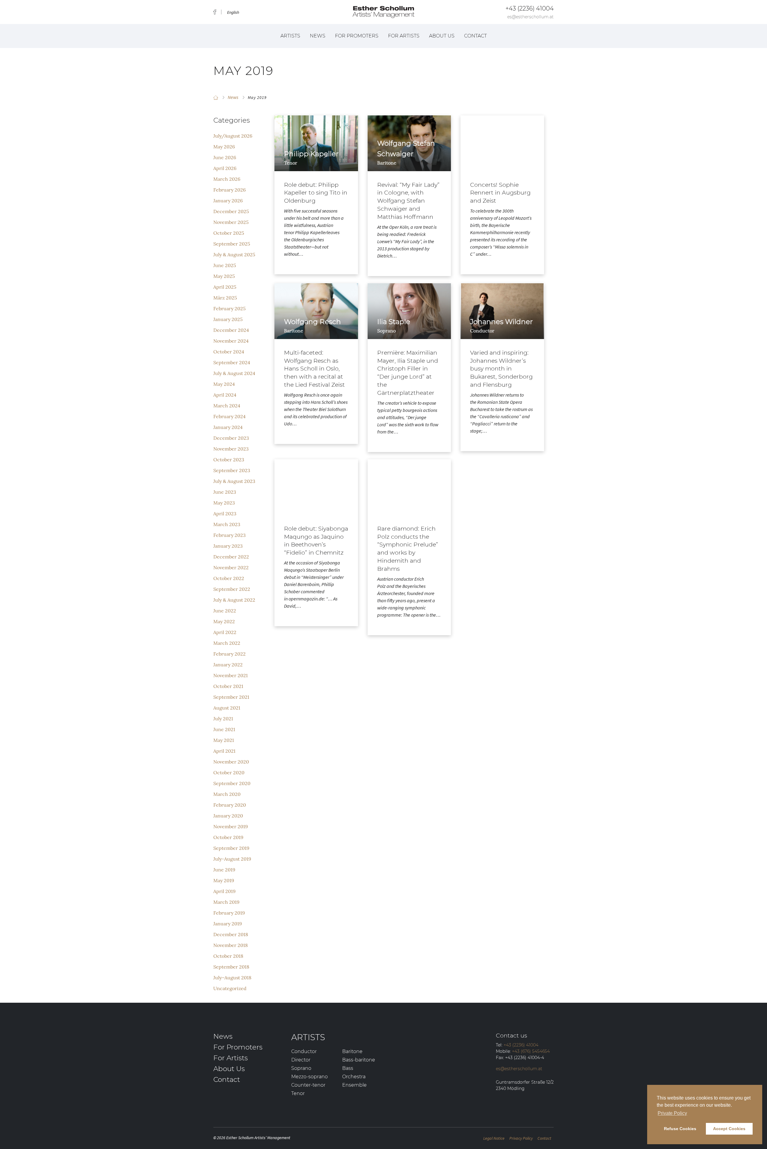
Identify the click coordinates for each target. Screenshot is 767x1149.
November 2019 (230, 826)
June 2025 (224, 265)
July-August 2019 (232, 859)
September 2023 (231, 470)
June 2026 (224, 157)
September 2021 (231, 697)
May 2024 (224, 384)
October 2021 (228, 686)
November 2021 (230, 675)
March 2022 (226, 643)
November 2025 (231, 222)
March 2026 (226, 179)
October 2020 (228, 772)
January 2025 (228, 319)
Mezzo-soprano (309, 1076)
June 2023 (224, 492)
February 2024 (229, 416)
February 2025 (229, 308)
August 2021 (226, 708)
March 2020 (227, 794)
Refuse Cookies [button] (680, 1128)
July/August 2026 (232, 136)
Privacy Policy (521, 1138)
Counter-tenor (308, 1085)
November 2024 (231, 341)
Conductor (304, 1051)
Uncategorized (230, 988)
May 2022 (224, 621)
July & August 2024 (234, 373)
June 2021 (224, 729)
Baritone (352, 1051)
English (233, 12)
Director (300, 1060)
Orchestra (354, 1076)
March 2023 (226, 524)
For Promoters (356, 36)
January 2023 (228, 546)
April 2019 (224, 891)
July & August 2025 (234, 254)
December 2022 (231, 557)
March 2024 (226, 406)
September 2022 (231, 589)
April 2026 (224, 168)
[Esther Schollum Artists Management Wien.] (215, 97)
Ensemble (354, 1085)
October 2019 (228, 837)
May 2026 (224, 147)
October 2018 (228, 956)
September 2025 (231, 244)
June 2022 (224, 611)
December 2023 (231, 438)
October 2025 (228, 233)
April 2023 (224, 513)
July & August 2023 (234, 481)
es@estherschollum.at (530, 17)
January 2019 (227, 924)
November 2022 (231, 567)
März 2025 (225, 298)
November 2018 (230, 945)
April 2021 (224, 751)
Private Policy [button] (672, 1113)
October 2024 (228, 352)
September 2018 (231, 967)
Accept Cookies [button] (729, 1128)
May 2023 (224, 503)
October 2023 (228, 460)
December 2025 (231, 211)
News (317, 36)
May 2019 (223, 880)
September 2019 (231, 848)
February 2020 (229, 805)
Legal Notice (494, 1138)
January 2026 (228, 201)
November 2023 (231, 449)
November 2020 (231, 762)
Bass (347, 1068)
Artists (290, 36)
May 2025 (224, 276)
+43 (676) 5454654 (531, 1051)
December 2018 (230, 934)
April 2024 (224, 395)
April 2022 (224, 632)
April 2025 (224, 287)
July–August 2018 (232, 978)
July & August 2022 (234, 600)
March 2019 (226, 902)
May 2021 (223, 740)
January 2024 (228, 427)
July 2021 (223, 719)
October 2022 (228, 578)
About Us (442, 36)
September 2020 (231, 783)
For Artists (403, 36)
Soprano (301, 1068)
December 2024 (231, 330)
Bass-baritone (358, 1060)
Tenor (298, 1093)
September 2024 (231, 362)
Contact (475, 36)
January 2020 (228, 816)
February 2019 (229, 913)
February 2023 (229, 535)
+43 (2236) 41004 (529, 8)
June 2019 (224, 870)
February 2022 (229, 654)
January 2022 (228, 665)
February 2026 (229, 190)
